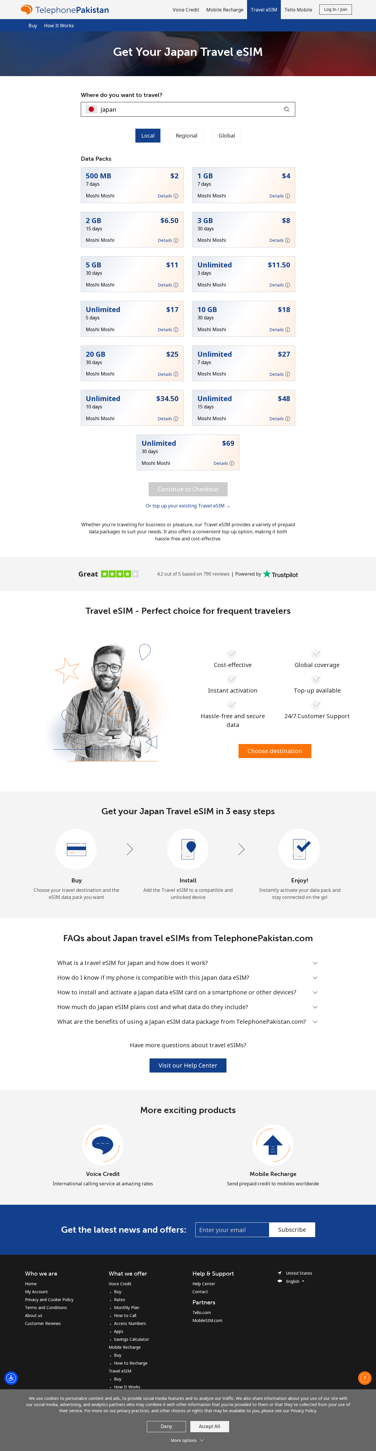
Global (227, 135)
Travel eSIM (120, 1371)
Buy (117, 1291)
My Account (36, 1291)
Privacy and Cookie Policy (49, 1299)
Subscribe (292, 1230)
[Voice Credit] (103, 1145)
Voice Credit (103, 1173)
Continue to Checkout (188, 489)
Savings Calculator (131, 1339)
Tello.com (201, 1312)
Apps (118, 1331)
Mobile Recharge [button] (225, 9)
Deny (166, 1426)
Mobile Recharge (273, 1173)
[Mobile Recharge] (273, 1145)
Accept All (209, 1426)
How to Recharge (130, 1363)
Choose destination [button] (275, 751)
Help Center (203, 1283)
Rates (119, 1299)
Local (148, 135)
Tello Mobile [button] (298, 9)
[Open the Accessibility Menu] (11, 1378)
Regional (186, 135)
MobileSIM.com (207, 1320)
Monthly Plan (126, 1307)
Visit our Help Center (188, 1065)
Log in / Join (335, 9)
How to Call (125, 1315)
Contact (200, 1291)
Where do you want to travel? (121, 94)
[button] (264, 9)
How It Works (59, 25)
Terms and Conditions (46, 1307)
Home (31, 1283)
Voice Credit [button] (186, 9)
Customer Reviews (43, 1323)
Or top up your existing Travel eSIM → (188, 505)
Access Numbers (130, 1323)
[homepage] (66, 9)
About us (33, 1315)
